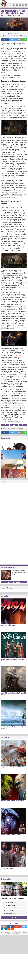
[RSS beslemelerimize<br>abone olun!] (10, 929)
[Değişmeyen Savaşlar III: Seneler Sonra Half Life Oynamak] (5, 425)
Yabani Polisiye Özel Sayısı (8, 625)
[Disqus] (14, 503)
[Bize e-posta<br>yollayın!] (4, 926)
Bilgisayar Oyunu (10, 35)
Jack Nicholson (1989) (10, 908)
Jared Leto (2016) (9, 911)
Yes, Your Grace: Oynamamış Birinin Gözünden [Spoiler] (13, 660)
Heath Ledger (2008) (9, 905)
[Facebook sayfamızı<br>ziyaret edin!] (10, 926)
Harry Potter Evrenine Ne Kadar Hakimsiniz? (12, 767)
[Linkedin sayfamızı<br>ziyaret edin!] (4, 929)
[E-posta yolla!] (19, 39)
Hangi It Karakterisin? (7, 868)
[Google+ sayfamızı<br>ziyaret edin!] (17, 926)
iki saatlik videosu (17, 355)
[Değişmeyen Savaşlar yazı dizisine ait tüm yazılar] (14, 425)
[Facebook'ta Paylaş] (5, 39)
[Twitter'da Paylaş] (13, 39)
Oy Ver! (14, 918)
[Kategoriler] (17, 5)
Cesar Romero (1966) (10, 902)
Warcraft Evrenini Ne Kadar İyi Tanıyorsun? (12, 801)
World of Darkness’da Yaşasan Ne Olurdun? (12, 834)
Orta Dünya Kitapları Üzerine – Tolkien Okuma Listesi (13, 728)
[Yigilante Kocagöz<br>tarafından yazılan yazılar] (6, 570)
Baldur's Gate (6, 428)
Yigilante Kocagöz (14, 33)
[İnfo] (26, 5)
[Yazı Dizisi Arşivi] (23, 5)
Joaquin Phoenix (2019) (10, 913)
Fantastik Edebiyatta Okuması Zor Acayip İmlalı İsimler (13, 694)
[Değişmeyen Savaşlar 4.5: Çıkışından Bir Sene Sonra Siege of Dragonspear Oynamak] (23, 425)
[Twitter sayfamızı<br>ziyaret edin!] (24, 926)
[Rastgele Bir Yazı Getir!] (13, 5)
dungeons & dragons (17, 428)
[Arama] (10, 5)
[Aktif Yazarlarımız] (20, 5)
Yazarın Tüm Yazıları (14, 582)
